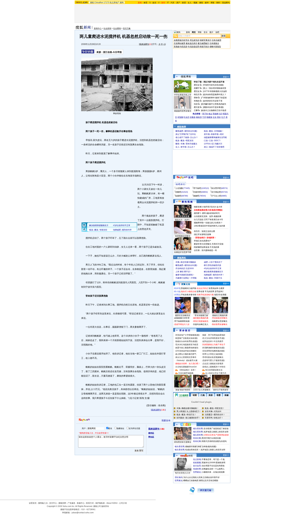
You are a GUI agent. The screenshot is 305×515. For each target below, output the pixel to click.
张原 (196, 104)
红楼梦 (221, 288)
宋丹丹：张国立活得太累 (204, 231)
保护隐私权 (100, 503)
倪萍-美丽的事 (215, 216)
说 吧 (190, 177)
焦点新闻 (197, 459)
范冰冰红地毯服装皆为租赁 (186, 344)
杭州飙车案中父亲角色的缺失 (213, 104)
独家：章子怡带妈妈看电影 (213, 335)
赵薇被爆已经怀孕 (182, 318)
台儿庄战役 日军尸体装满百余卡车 (208, 219)
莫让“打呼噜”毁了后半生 (186, 134)
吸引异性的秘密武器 (212, 265)
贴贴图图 (197, 462)
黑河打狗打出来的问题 (211, 438)
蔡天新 (197, 107)
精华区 (151, 433)
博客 (212, 3)
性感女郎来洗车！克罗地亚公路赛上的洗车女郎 (205, 450)
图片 (211, 32)
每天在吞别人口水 (182, 473)
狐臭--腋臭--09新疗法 (213, 278)
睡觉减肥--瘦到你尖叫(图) (186, 131)
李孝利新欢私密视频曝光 (212, 357)
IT (168, 3)
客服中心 (81, 503)
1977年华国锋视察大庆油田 (215, 91)
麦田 (204, 213)
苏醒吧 (178, 192)
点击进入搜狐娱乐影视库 (212, 364)
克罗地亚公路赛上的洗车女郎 (216, 432)
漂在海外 (178, 477)
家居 (184, 3)
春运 (210, 114)
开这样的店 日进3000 (185, 268)
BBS (218, 3)
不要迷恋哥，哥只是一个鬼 (213, 459)
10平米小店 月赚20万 (213, 144)
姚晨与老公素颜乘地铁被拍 (186, 348)
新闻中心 (98, 28)
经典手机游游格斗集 (205, 295)
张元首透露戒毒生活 (213, 370)
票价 (219, 117)
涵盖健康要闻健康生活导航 (215, 137)
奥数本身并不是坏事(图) (213, 107)
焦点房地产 (114, 2)
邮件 (207, 3)
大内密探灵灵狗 (200, 216)
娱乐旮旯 (197, 466)
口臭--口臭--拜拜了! (212, 140)
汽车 (172, 3)
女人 (190, 3)
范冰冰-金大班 (216, 207)
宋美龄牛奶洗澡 (180, 46)
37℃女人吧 (216, 196)
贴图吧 (178, 196)
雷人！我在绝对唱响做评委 (214, 88)
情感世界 (197, 469)
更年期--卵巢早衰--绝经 (214, 134)
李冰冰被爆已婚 (201, 315)
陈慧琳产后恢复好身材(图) (186, 338)
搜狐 (92, 2)
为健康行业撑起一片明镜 (186, 278)
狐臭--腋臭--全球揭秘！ (214, 131)
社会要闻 (117, 28)
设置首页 (33, 503)
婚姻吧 (196, 196)
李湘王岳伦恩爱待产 (202, 241)
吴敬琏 (193, 117)
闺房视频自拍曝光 (182, 236)
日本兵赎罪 (216, 40)
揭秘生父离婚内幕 (219, 315)
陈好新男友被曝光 (219, 324)
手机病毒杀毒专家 (188, 295)
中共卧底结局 (193, 46)
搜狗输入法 (43, 503)
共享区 (177, 295)
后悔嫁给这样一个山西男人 (213, 469)
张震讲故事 (213, 288)
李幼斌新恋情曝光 (219, 318)
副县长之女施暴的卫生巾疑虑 (213, 110)
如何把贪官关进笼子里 (212, 101)
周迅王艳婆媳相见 (200, 321)
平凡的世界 (209, 291)
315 (220, 114)
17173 (106, 2)
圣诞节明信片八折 (182, 324)
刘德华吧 (197, 192)
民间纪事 (197, 438)
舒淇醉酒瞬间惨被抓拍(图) (213, 348)
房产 (178, 3)
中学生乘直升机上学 (182, 95)
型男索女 (197, 472)
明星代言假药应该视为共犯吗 (214, 441)
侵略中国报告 (215, 46)
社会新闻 (107, 28)
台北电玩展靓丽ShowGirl (186, 367)
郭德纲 (215, 114)
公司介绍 (123, 503)
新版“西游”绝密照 (183, 390)
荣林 (196, 98)
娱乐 (154, 3)
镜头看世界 (198, 428)
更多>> (226, 77)
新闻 (188, 32)
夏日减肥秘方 (203, 43)
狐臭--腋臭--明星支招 (184, 140)
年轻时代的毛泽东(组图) (213, 85)
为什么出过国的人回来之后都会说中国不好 (201, 477)
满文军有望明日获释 (202, 234)
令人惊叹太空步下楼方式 (215, 373)
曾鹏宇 (197, 88)
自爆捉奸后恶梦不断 (182, 252)
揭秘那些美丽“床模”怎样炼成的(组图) (200, 446)
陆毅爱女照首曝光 (219, 321)
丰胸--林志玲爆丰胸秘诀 (186, 262)
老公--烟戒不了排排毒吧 (214, 147)
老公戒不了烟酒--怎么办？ (187, 137)
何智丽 (180, 117)
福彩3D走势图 (220, 295)
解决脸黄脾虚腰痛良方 (213, 272)
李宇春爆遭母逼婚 (182, 321)
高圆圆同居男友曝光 (182, 111)
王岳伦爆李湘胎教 (185, 373)
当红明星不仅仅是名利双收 (213, 466)
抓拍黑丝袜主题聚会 (182, 442)
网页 (194, 32)
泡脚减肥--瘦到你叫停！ (214, 275)
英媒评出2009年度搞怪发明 (213, 462)
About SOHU (112, 503)
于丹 (204, 117)
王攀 (196, 110)
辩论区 (151, 437)
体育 (145, 3)
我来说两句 (144, 44)
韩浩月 (197, 94)
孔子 (223, 117)
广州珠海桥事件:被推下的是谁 (214, 98)
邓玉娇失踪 (194, 40)
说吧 (217, 32)
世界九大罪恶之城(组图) (212, 354)
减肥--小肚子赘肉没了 (213, 262)
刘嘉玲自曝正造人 (200, 324)
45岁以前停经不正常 (212, 268)
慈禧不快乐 (204, 46)
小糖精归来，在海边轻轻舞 (213, 472)
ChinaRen (98, 2)
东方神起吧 (216, 192)
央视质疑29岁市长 (181, 40)
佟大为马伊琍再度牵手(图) (213, 338)
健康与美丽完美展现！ (185, 275)
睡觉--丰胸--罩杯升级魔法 (186, 144)
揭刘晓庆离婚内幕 (200, 318)
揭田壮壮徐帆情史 (182, 315)
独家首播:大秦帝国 (202, 207)
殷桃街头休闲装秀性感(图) (186, 341)
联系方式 (90, 503)
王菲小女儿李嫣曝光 (201, 390)
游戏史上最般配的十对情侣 (213, 367)
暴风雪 (199, 117)
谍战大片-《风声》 (183, 220)
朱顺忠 (197, 101)
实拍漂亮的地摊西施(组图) (213, 351)
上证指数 (179, 188)
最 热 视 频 (187, 201)
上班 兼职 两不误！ (184, 272)
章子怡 (205, 114)
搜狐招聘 (62, 503)
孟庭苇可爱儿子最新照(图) (213, 360)
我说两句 (226, 3)
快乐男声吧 (216, 188)
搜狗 (122, 2)
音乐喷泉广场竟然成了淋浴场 (216, 428)
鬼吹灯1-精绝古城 (188, 291)
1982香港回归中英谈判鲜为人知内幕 (209, 226)
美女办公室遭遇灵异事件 (185, 357)
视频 (195, 3)
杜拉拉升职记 (202, 288)
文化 (215, 117)
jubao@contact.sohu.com (83, 513)
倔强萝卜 (198, 213)
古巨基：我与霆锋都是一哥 (205, 250)
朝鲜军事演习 (205, 40)
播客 (201, 3)
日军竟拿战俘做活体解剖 (185, 351)
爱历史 (197, 85)
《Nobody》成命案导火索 (186, 360)
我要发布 (166, 420)
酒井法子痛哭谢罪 (220, 390)
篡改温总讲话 (191, 43)
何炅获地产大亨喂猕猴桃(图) (187, 335)
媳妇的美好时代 (213, 213)
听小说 (177, 291)
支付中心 (53, 503)
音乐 (205, 32)
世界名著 (200, 291)
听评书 (177, 288)
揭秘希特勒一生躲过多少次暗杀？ (208, 223)
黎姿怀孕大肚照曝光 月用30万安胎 (208, 244)
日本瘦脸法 (214, 43)
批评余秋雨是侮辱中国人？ (214, 94)
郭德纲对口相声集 (188, 288)
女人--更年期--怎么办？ (185, 147)
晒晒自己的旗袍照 (191, 480)
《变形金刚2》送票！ (187, 370)
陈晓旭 (209, 117)
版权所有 (105, 506)
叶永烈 (186, 117)
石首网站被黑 (179, 43)
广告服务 (71, 503)
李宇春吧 (197, 188)
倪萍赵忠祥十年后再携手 (212, 341)
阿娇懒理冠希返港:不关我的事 (206, 247)
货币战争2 (219, 291)
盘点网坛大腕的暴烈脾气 (185, 354)
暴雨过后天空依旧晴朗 (208, 480)
